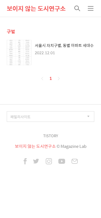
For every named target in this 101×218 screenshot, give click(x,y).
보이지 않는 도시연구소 (36, 8)
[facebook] (25, 161)
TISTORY (50, 136)
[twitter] (36, 161)
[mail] (75, 161)
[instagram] (49, 161)
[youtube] (61, 161)
